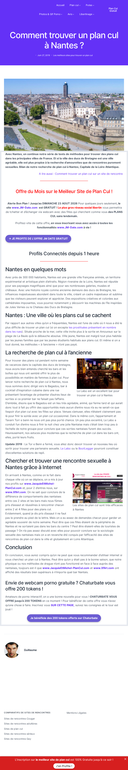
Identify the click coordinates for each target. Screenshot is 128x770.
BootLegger (85, 448)
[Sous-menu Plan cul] (79, 5)
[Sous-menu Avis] (73, 14)
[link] (125, 759)
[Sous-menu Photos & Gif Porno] (61, 14)
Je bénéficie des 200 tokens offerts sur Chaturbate (64, 618)
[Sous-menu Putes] (93, 5)
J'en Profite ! (64, 766)
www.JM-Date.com (25, 207)
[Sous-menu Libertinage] (93, 14)
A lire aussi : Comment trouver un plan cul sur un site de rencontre (81, 173)
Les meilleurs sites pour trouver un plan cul (73, 55)
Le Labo (65, 448)
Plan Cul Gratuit (113, 9)
